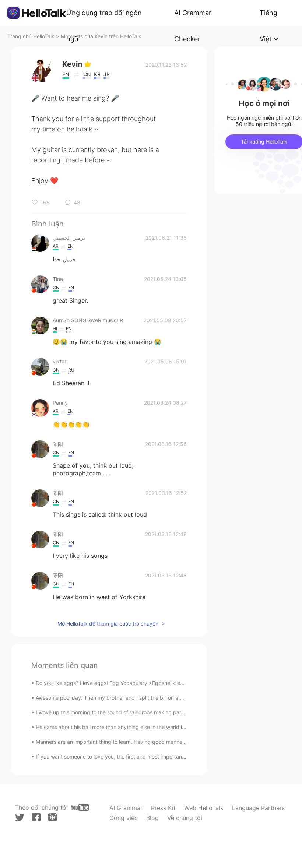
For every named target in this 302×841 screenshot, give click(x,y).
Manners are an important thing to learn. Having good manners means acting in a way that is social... (157, 742)
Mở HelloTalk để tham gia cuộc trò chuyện (107, 623)
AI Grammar (126, 808)
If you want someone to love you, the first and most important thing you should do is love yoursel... (154, 756)
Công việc (123, 817)
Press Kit (163, 808)
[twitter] (19, 817)
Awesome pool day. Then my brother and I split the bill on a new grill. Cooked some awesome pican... (157, 697)
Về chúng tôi (184, 817)
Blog (152, 817)
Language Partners (258, 808)
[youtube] (80, 807)
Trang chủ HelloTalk (31, 36)
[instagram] (52, 817)
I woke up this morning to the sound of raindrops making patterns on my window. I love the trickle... (155, 712)
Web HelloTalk (204, 808)
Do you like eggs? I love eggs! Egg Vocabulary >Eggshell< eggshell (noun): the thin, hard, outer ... (153, 683)
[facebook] (36, 817)
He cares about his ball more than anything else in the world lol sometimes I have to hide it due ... (152, 727)
